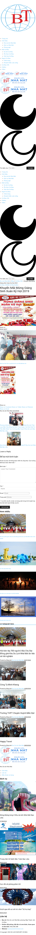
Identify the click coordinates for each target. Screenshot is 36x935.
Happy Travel (6, 741)
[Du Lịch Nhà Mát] (7, 75)
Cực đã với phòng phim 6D (10, 884)
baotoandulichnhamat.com (15, 929)
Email (2, 493)
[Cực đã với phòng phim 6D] (18, 879)
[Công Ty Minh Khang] (13, 680)
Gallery (16, 285)
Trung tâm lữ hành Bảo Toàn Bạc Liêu (14, 859)
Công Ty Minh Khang (9, 685)
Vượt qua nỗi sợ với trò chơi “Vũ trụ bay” (15, 909)
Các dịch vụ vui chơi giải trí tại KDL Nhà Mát (9, 593)
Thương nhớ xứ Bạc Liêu (5, 620)
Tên (1, 486)
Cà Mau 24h (3, 285)
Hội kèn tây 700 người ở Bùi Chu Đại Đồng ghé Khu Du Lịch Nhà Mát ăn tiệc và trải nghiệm (17, 653)
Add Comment (11, 294)
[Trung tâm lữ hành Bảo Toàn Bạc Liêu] (18, 854)
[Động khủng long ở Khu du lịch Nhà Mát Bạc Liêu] (18, 810)
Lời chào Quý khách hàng (5, 568)
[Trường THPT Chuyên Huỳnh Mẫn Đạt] (13, 708)
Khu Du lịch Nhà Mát (18, 660)
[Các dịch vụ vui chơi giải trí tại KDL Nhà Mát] (18, 589)
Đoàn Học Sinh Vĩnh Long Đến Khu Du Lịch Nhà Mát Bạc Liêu (13, 363)
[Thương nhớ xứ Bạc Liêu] (18, 616)
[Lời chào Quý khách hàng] (18, 565)
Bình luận (3, 466)
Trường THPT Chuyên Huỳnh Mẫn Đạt (17, 713)
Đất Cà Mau (10, 285)
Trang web (3, 497)
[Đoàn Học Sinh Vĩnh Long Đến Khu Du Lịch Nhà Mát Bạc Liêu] (18, 359)
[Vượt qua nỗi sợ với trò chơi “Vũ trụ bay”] (18, 904)
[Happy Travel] (13, 736)
